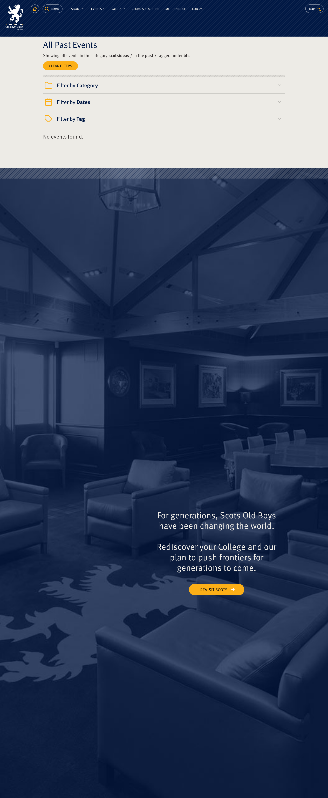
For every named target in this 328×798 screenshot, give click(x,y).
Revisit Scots (214, 589)
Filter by (77, 85)
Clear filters (60, 66)
